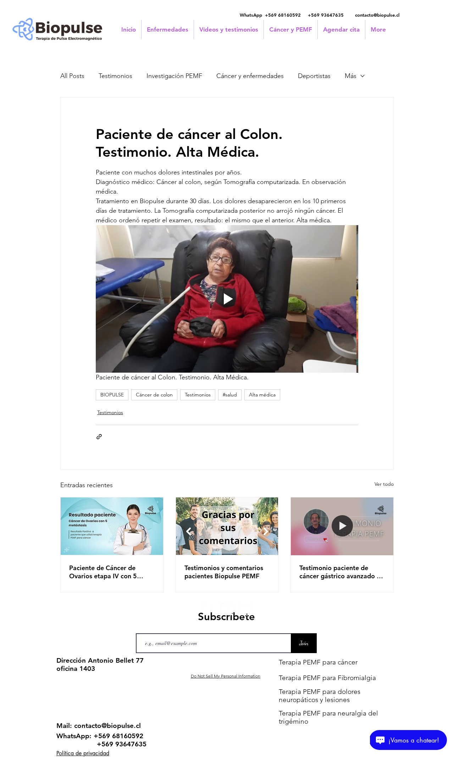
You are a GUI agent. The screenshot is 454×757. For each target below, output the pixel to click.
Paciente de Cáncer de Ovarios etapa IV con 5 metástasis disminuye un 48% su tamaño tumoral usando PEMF (105, 572)
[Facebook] (208, 610)
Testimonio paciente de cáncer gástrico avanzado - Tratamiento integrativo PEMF (339, 572)
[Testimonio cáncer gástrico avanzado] (342, 526)
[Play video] (227, 299)
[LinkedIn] (227, 610)
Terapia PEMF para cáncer (318, 662)
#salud (230, 394)
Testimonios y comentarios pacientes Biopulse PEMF (223, 572)
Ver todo (384, 484)
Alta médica (262, 394)
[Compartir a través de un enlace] (99, 436)
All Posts (72, 76)
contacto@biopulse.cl (377, 15)
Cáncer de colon (154, 394)
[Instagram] (245, 610)
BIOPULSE (112, 394)
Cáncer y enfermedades (250, 76)
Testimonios (115, 76)
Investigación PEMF (174, 76)
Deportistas (314, 76)
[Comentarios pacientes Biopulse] (227, 526)
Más (350, 76)
